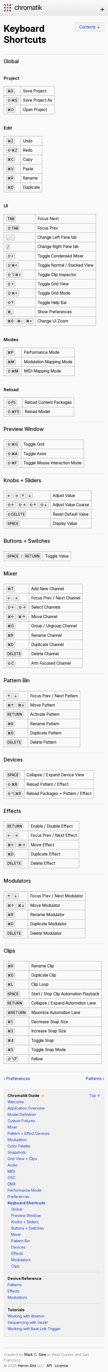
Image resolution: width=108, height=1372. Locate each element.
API (49, 1365)
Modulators (21, 1259)
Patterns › (95, 1078)
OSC (11, 1177)
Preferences (18, 1196)
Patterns (15, 1284)
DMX (12, 1184)
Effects (17, 1253)
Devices (18, 1247)
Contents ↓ (89, 26)
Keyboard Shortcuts (26, 1203)
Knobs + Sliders (25, 1222)
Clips (15, 1266)
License (61, 1365)
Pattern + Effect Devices (29, 1133)
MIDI (11, 1171)
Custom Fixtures (21, 1121)
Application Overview (26, 1108)
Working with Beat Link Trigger (34, 1328)
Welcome (16, 1102)
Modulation (17, 1139)
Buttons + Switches (27, 1228)
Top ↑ (94, 1095)
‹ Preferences (17, 1078)
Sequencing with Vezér (28, 1322)
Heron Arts (27, 1365)
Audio (13, 1165)
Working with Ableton (26, 1316)
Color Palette (19, 1146)
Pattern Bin (20, 1241)
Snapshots (17, 1152)
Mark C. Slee (35, 1354)
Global (16, 1209)
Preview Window (26, 1215)
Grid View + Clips (22, 1158)
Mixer (12, 1127)
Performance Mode (24, 1190)
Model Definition (22, 1114)
